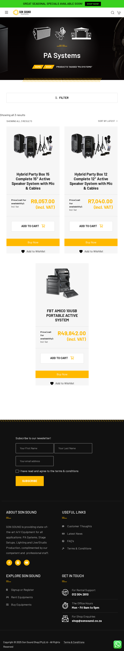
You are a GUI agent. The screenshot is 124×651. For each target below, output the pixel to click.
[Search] (112, 13)
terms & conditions (66, 471)
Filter (64, 97)
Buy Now (33, 242)
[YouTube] (26, 562)
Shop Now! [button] (93, 3)
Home (38, 66)
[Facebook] (9, 562)
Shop (49, 66)
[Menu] (6, 12)
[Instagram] (18, 562)
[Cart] (119, 13)
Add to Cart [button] (30, 226)
